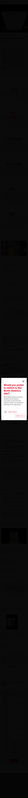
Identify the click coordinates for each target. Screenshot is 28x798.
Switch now (19, 416)
